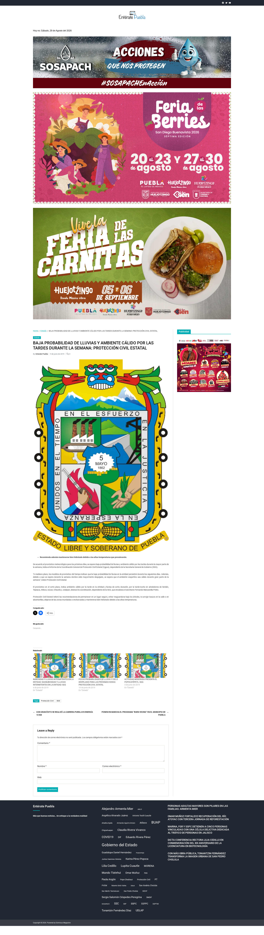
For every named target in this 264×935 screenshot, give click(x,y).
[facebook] (223, 3)
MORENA (149, 866)
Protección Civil (47, 701)
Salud (133, 886)
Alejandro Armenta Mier (117, 808)
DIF (119, 837)
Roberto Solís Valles (119, 886)
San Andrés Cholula (148, 885)
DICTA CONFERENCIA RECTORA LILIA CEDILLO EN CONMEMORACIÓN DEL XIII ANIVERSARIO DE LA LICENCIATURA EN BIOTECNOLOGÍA (195, 842)
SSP (124, 904)
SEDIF (144, 891)
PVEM (104, 885)
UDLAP (140, 910)
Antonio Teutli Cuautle (141, 815)
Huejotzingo (140, 853)
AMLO (140, 809)
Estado (37, 338)
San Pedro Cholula (131, 891)
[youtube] (230, 3)
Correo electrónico (111, 766)
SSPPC (144, 903)
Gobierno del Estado (119, 845)
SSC (116, 903)
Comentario (43, 743)
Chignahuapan (107, 830)
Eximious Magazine (63, 923)
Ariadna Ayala (107, 823)
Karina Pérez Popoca (137, 858)
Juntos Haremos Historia (111, 859)
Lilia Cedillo (109, 865)
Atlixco (143, 822)
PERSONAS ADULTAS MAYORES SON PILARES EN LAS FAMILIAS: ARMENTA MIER (198, 807)
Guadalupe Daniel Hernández (116, 852)
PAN (145, 873)
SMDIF (149, 897)
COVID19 (107, 837)
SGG (58, 701)
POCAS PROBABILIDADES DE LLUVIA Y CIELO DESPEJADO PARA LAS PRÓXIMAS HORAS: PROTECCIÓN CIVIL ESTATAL (98, 682)
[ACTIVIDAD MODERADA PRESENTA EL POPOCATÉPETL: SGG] (145, 665)
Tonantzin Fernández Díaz (116, 910)
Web (39, 777)
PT (156, 879)
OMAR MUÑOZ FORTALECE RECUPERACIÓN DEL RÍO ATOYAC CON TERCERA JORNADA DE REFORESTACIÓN (198, 818)
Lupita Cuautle (130, 865)
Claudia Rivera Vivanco (131, 830)
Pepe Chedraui (126, 879)
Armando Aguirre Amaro (126, 823)
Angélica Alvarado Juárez (115, 815)
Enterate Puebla (42, 354)
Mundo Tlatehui (111, 872)
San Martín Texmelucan (110, 891)
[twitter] (226, 3)
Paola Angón (109, 879)
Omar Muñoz (132, 872)
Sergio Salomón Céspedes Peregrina (122, 897)
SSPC (134, 903)
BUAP (155, 822)
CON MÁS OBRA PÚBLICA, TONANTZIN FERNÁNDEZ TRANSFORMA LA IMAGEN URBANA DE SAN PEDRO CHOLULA (197, 856)
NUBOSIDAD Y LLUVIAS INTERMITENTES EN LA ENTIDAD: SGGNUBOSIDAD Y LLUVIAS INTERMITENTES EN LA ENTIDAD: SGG (53, 682)
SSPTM (156, 904)
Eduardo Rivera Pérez (138, 837)
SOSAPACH (106, 904)
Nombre (41, 766)
